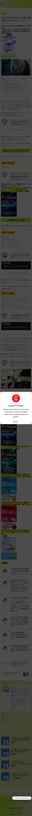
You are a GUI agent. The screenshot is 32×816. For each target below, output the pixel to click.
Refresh (15, 422)
